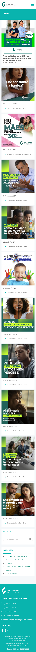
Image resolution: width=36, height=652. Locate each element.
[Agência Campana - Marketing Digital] (24, 649)
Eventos (9, 563)
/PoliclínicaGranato (11, 616)
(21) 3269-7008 (10, 604)
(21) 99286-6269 (10, 612)
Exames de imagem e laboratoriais (18, 567)
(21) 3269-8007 (10, 608)
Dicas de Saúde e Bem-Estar (16, 560)
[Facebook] (2, 631)
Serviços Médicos (12, 573)
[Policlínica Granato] (9, 4)
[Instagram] (6, 631)
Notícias (8, 570)
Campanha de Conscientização (16, 556)
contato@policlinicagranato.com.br (18, 620)
